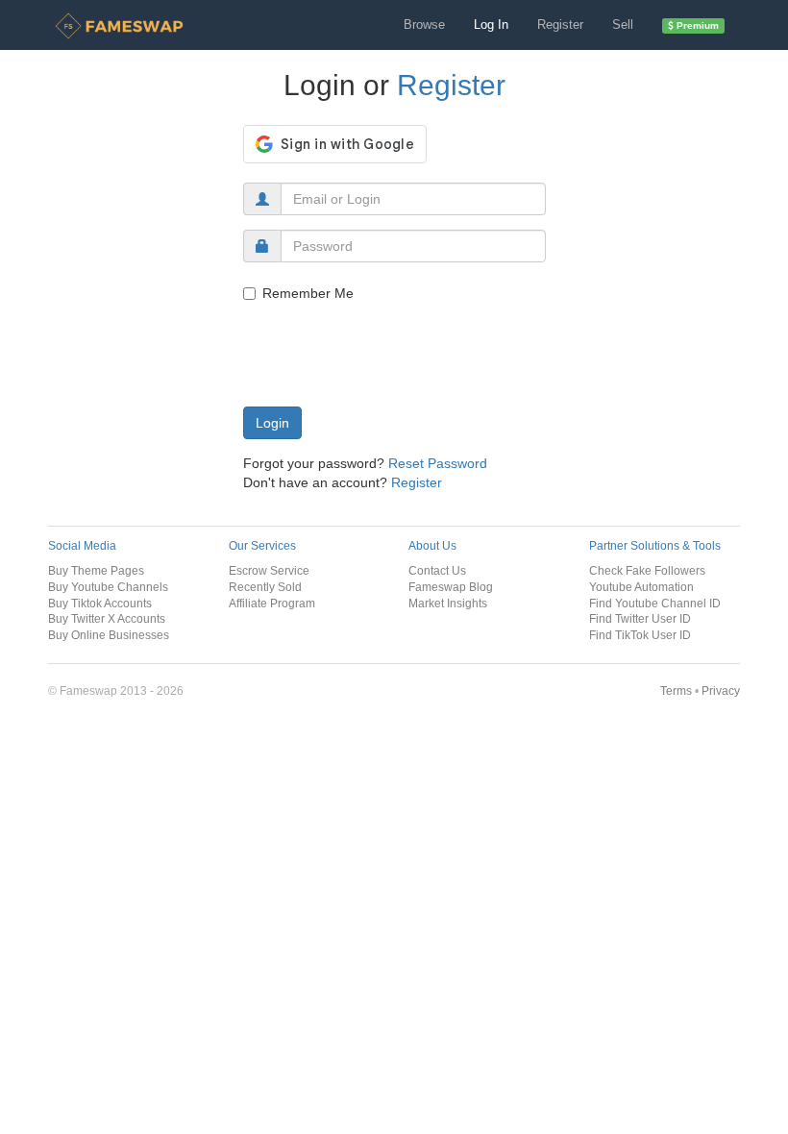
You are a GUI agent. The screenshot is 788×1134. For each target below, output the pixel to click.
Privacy (721, 690)
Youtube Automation (641, 586)
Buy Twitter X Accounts (106, 618)
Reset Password (437, 463)
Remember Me (308, 293)
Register (560, 24)
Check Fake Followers (647, 570)
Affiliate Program (272, 603)
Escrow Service (269, 570)
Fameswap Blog (450, 586)
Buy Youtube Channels (108, 586)
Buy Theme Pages (96, 570)
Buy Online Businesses (108, 635)
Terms (676, 690)
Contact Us (437, 570)
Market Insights (447, 603)
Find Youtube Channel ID (655, 603)
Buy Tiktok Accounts (100, 603)
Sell (622, 24)
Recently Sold (265, 586)
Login (272, 423)
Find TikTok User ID (640, 635)
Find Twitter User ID (640, 618)
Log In (491, 24)
